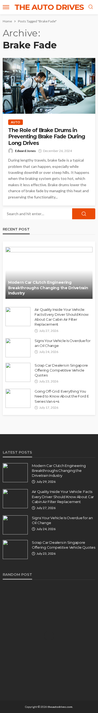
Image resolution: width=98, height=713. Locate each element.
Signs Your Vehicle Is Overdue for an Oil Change (62, 343)
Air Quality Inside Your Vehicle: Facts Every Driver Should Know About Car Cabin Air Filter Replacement (61, 317)
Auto (15, 122)
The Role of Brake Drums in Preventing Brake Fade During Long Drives (46, 136)
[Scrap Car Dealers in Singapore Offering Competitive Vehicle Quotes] (17, 372)
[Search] (90, 7)
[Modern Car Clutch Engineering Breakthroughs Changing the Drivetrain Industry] (49, 273)
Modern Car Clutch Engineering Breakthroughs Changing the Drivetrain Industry (48, 288)
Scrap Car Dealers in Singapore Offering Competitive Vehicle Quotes (61, 370)
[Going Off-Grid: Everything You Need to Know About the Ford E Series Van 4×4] (17, 398)
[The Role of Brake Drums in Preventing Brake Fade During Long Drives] (49, 86)
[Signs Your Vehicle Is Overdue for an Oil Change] (17, 347)
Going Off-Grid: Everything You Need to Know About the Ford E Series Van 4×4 (62, 396)
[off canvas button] (6, 7)
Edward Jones (25, 151)
